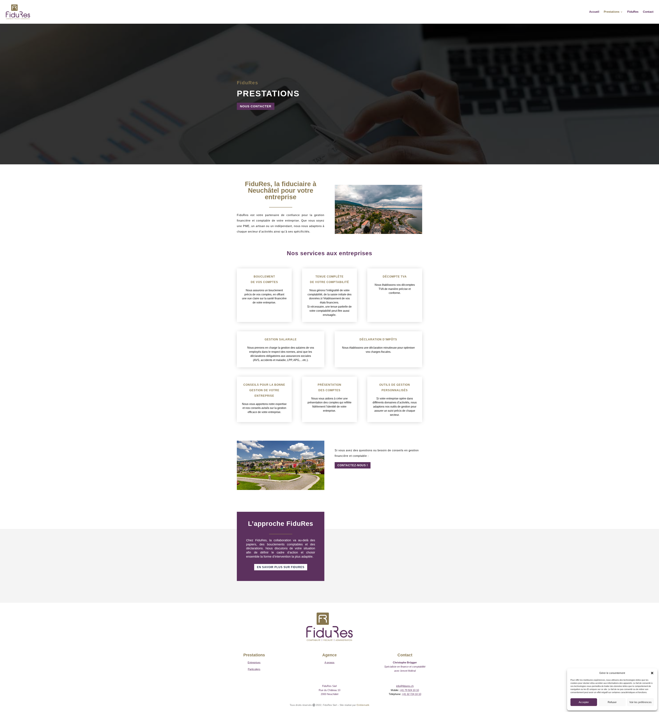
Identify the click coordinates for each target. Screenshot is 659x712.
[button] (652, 673)
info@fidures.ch (405, 686)
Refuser (612, 702)
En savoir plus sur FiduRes (280, 567)
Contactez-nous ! (352, 465)
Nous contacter (255, 106)
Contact (648, 12)
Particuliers (254, 669)
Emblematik (363, 705)
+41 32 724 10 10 (411, 694)
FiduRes (632, 12)
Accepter (584, 702)
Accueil (594, 12)
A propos (329, 662)
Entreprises (254, 662)
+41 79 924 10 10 (409, 690)
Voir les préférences (640, 702)
